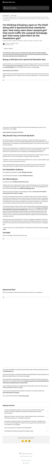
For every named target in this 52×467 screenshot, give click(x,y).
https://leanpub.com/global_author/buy (13, 132)
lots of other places (24, 395)
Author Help (13, 15)
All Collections (6, 15)
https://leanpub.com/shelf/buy (10, 70)
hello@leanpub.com (8, 371)
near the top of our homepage (14, 65)
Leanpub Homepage (26, 460)
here (38, 67)
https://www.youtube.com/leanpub (11, 392)
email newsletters (9, 67)
